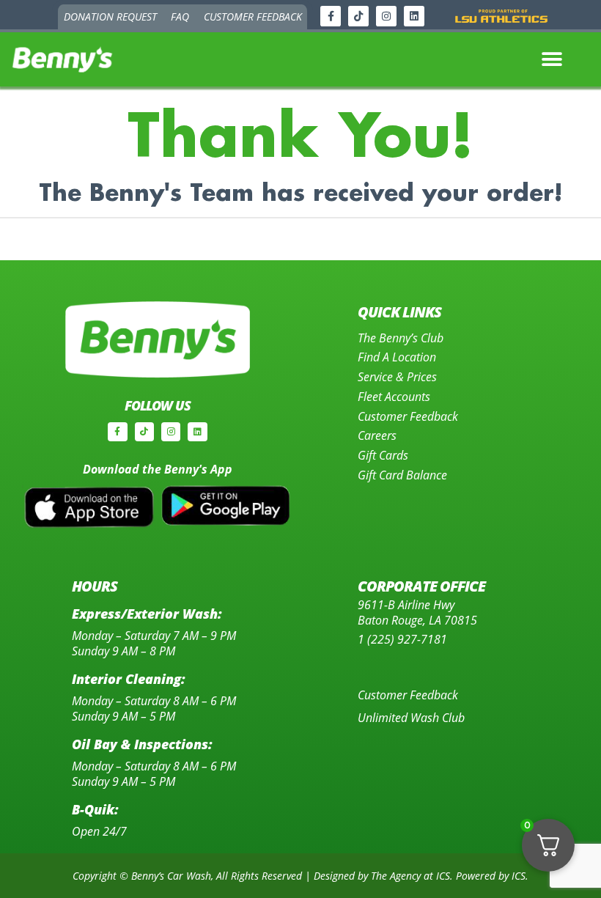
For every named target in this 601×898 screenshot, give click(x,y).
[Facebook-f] (330, 16)
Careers (377, 435)
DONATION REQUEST (110, 16)
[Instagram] (386, 16)
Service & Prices (397, 376)
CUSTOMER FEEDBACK (253, 16)
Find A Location (397, 356)
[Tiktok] (358, 16)
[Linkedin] (414, 16)
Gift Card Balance (402, 474)
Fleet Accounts (394, 396)
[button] (552, 59)
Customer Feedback (408, 416)
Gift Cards (383, 455)
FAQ (180, 16)
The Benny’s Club (400, 337)
